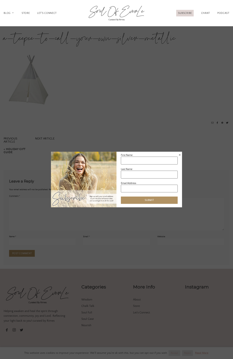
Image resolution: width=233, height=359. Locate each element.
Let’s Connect (47, 13)
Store (26, 13)
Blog (7, 13)
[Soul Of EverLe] (116, 12)
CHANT (205, 13)
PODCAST (223, 13)
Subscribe (185, 13)
